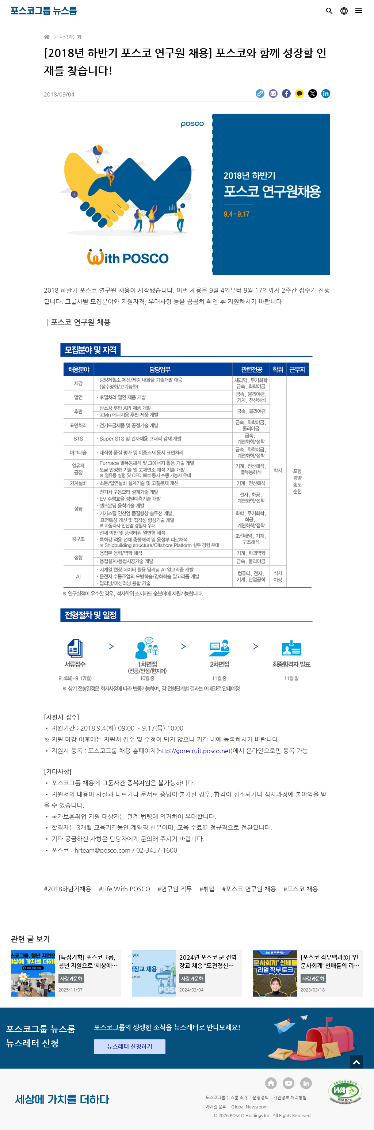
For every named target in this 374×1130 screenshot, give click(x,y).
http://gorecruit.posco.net (194, 750)
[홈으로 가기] (47, 37)
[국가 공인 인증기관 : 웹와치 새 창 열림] (345, 1092)
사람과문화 (70, 36)
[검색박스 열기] (329, 11)
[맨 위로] (356, 1062)
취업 (209, 888)
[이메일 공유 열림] (273, 93)
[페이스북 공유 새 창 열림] (286, 93)
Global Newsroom (249, 1106)
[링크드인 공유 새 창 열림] (325, 93)
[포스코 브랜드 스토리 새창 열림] (62, 1105)
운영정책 (260, 1097)
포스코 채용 (302, 888)
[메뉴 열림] (358, 11)
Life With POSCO (126, 888)
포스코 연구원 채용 (251, 888)
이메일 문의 (215, 1106)
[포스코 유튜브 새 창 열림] (288, 1083)
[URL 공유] (260, 93)
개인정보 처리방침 (289, 1097)
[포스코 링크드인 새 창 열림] (306, 1083)
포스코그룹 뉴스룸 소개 (226, 1097)
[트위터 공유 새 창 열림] (312, 93)
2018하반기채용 (69, 888)
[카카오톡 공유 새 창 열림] (299, 93)
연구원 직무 (176, 888)
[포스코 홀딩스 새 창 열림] (271, 1083)
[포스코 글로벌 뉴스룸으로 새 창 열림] (344, 11)
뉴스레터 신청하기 (129, 1046)
